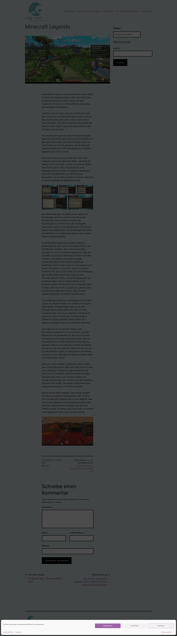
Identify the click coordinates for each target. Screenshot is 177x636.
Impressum (18, 632)
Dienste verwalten (166, 632)
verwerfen (134, 626)
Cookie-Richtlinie (8, 632)
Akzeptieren (107, 626)
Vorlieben (161, 626)
